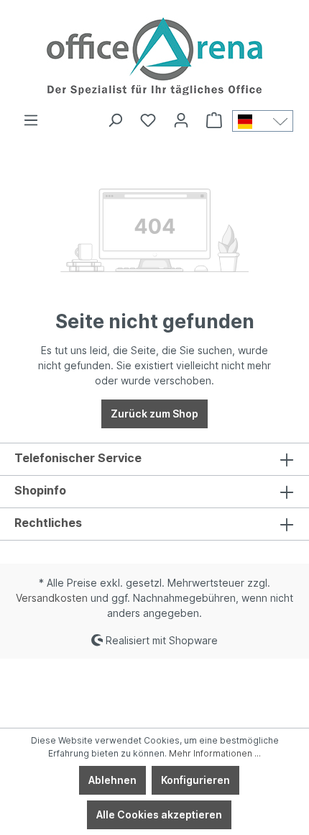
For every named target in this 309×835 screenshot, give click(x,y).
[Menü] (30, 120)
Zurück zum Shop (154, 413)
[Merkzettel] (148, 120)
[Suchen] (115, 120)
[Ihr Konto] (181, 120)
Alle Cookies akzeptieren (159, 814)
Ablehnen (112, 780)
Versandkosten (52, 598)
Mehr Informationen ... (215, 753)
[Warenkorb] (214, 120)
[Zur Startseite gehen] (154, 56)
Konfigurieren (195, 780)
